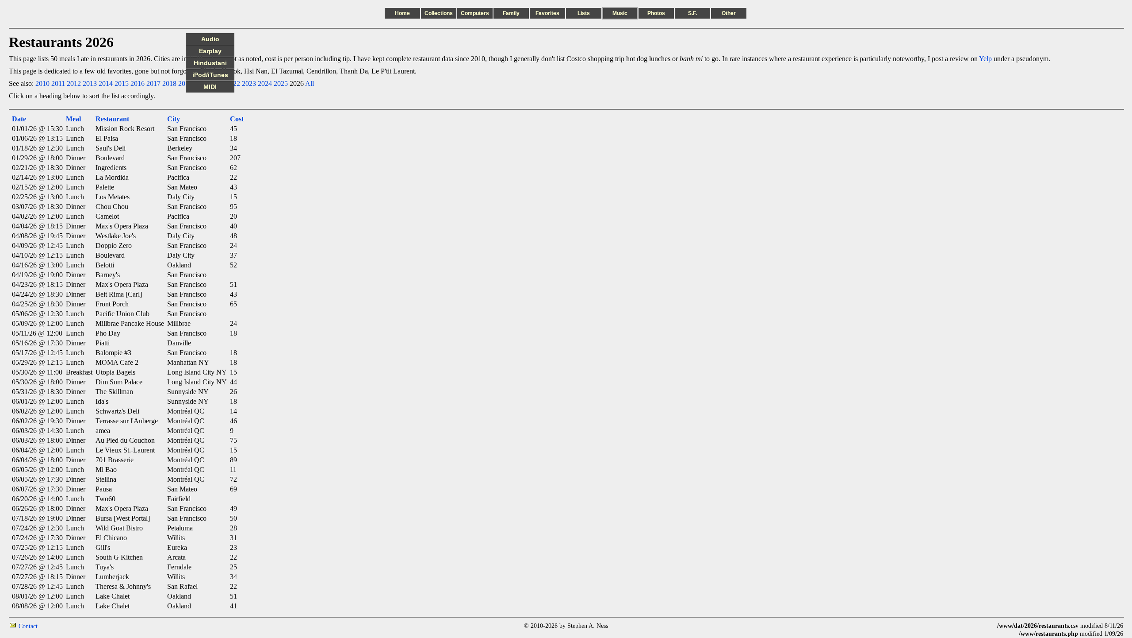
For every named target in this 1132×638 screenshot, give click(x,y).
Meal (73, 119)
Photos (656, 13)
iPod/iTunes (210, 74)
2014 (106, 83)
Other (729, 13)
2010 (42, 83)
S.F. (692, 13)
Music (619, 13)
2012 (74, 83)
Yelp (985, 58)
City (173, 119)
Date (19, 119)
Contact (28, 626)
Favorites (547, 13)
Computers (475, 13)
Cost (237, 119)
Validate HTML (57, 626)
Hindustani (210, 62)
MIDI (210, 86)
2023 (249, 83)
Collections (438, 13)
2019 (185, 83)
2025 (281, 83)
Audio (210, 39)
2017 (153, 83)
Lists (583, 13)
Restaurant (112, 119)
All (309, 83)
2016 (137, 83)
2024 (265, 83)
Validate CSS (980, 626)
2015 (122, 83)
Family (511, 13)
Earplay (210, 50)
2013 (90, 83)
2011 (58, 83)
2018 (169, 83)
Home (402, 13)
